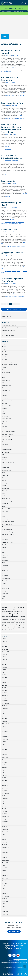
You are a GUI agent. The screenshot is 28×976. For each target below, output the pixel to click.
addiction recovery (11, 607)
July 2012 (4, 865)
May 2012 (4, 870)
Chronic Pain (5, 393)
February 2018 (5, 695)
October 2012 (5, 857)
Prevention (4, 545)
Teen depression (8, 181)
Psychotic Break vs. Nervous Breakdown (11, 327)
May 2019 (4, 675)
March (6, 207)
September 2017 (5, 708)
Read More (14, 67)
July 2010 (4, 904)
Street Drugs (5, 570)
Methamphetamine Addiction (12, 622)
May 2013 (4, 839)
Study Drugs (5, 575)
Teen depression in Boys (12, 103)
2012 (10, 255)
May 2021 (4, 662)
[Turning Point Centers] (7, 3)
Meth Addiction (5, 514)
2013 (10, 160)
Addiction (4, 346)
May (6, 105)
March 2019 (4, 680)
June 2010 (4, 906)
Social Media (5, 565)
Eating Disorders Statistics (8, 462)
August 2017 (5, 711)
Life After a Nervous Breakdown (9, 330)
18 (8, 55)
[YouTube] (18, 955)
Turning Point (15, 55)
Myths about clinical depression (10, 51)
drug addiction (20, 613)
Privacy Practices (14, 966)
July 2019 (4, 670)
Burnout (4, 388)
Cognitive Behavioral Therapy (8, 400)
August (6, 255)
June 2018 (4, 685)
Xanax (3, 596)
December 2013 (5, 821)
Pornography (5, 539)
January (6, 134)
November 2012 (5, 855)
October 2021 (5, 649)
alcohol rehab (9, 610)
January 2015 (5, 788)
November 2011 (5, 883)
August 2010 (5, 901)
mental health (20, 621)
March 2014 (4, 814)
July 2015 (4, 772)
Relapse (4, 552)
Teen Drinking (5, 586)
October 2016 (5, 734)
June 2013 (4, 837)
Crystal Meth (7, 611)
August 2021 (5, 654)
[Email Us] (18, 973)
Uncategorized (5, 591)
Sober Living (5, 560)
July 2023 (4, 639)
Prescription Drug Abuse (7, 542)
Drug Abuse (4, 421)
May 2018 (4, 687)
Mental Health (8, 223)
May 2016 (4, 747)
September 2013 (5, 829)
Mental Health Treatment (7, 333)
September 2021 (5, 651)
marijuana (14, 621)
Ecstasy (3, 465)
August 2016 (5, 739)
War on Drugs (5, 593)
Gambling (4, 483)
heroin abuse (8, 619)
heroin (3, 619)
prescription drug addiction (13, 626)
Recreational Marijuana (7, 550)
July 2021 (4, 657)
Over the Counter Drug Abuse (8, 524)
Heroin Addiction (6, 498)
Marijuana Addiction (6, 508)
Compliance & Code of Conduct (10, 967)
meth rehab (21, 622)
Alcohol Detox (5, 354)
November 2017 (5, 703)
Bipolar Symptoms (11, 222)
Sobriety (4, 563)
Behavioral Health (6, 375)
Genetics (4, 493)
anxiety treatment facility (19, 609)
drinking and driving (5, 613)
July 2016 (4, 742)
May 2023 (4, 644)
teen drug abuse (13, 628)
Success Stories (21, 296)
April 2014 (4, 811)
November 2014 (5, 793)
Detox (3, 413)
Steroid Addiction (6, 568)
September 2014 (5, 798)
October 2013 (5, 826)
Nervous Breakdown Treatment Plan (10, 325)
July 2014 (4, 803)
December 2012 (5, 852)
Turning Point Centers (9, 630)
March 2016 (4, 752)
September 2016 (5, 736)
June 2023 (4, 641)
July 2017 (4, 713)
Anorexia (4, 367)
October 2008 (5, 911)
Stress (13, 174)
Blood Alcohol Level (6, 385)
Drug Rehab (4, 426)
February (7, 232)
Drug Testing (5, 444)
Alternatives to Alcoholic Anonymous (10, 364)
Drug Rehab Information (7, 434)
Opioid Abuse (5, 519)
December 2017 (5, 700)
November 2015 (5, 762)
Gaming (4, 485)
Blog (6, 70)
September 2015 (5, 767)
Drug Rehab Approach (7, 429)
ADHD (3, 349)
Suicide (13, 95)
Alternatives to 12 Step (7, 362)
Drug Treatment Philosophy (8, 447)
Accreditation (5, 344)
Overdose (4, 527)
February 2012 (5, 875)
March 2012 (4, 873)
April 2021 (4, 664)
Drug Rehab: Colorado (7, 439)
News (3, 516)
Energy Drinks (5, 475)
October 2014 (5, 796)
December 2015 (5, 760)
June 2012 (4, 868)
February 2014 (5, 816)
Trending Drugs (5, 588)
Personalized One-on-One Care (9, 537)
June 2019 (4, 672)
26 (7, 82)
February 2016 (5, 754)
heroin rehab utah (5, 621)
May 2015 (4, 778)
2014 (11, 55)
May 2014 (4, 808)
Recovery (4, 547)
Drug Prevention (5, 424)
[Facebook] (10, 955)
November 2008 (5, 909)
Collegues (4, 403)
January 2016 (5, 757)
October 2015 (5, 765)
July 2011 (4, 888)
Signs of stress (5, 555)
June (6, 82)
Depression (9, 70)
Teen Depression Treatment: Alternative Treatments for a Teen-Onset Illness (11, 128)
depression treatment (8, 298)
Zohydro (4, 599)
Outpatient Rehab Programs (16, 223)
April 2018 (4, 690)
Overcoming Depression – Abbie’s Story (13, 280)
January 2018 (5, 698)
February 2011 (5, 893)
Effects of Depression (16, 70)
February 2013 (5, 847)
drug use (10, 618)
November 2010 (5, 896)
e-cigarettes (4, 457)
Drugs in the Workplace (7, 449)
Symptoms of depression (12, 252)
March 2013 (4, 844)
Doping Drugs (5, 416)
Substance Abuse (6, 578)
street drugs (4, 628)
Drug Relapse (5, 442)
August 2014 (5, 801)
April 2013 (4, 842)
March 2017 (4, 721)
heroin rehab (22, 619)
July (6, 183)
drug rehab (15, 616)
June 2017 (4, 716)
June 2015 (4, 775)
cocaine (3, 611)
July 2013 (4, 834)
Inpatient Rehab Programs (8, 501)
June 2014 (4, 806)
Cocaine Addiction (6, 398)
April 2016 (4, 749)
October (6, 55)
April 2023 (4, 646)
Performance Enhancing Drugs (9, 532)
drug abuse (13, 613)
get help (22, 618)
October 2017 (5, 705)
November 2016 (5, 731)
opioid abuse (15, 624)
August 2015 (5, 770)
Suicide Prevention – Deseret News (10, 78)
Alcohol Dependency (6, 352)
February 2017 (5, 724)
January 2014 (5, 819)
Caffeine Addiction (6, 390)
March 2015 (4, 783)
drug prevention (9, 616)
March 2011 (4, 891)
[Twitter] (14, 955)
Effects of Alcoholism (6, 467)
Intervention (5, 503)
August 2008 (5, 914)
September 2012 (5, 860)
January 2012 (5, 878)
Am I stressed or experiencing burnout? (11, 156)
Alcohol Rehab (5, 357)
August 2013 (5, 832)
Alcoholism (7, 246)
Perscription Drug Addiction (8, 534)
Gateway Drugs (5, 490)
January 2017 (5, 726)
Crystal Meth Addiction (7, 406)
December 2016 (5, 729)
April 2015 (4, 780)
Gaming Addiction (6, 488)
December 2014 (5, 790)
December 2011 (5, 880)
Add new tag (17, 608)
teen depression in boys (19, 118)
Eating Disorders (6, 460)
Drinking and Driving (6, 418)
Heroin (3, 496)
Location (4, 506)
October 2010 (5, 898)
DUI (3, 454)
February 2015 (5, 785)
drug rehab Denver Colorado (8, 431)
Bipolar (6, 222)
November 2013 (5, 824)
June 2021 (4, 659)
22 (7, 105)
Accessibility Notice (6, 966)
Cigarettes (4, 395)
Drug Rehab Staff (6, 436)
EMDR (3, 472)
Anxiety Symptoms (6, 372)
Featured (4, 480)
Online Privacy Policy (21, 966)
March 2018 (4, 693)
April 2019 (4, 677)
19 (9, 232)
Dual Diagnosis (14, 296)
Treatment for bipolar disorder (11, 204)
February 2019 (5, 682)
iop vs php (10, 621)
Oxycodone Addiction (7, 529)
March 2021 (4, 667)
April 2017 (4, 718)
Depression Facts (9, 229)
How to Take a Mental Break (8, 335)
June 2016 (4, 744)
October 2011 (5, 886)
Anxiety (3, 370)
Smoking (4, 557)
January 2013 (5, 850)
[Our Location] (21, 973)
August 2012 (5, 862)
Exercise (4, 478)
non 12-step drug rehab (8, 624)
